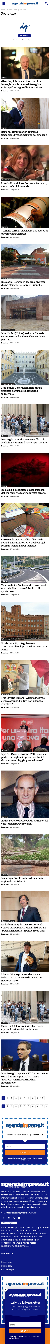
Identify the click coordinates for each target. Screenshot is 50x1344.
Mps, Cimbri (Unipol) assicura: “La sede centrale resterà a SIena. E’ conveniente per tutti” (23, 336)
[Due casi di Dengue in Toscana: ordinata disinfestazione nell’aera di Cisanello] (25, 262)
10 (41, 1098)
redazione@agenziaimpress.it (24, 1212)
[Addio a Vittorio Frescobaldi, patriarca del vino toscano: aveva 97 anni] (25, 794)
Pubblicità (6, 1265)
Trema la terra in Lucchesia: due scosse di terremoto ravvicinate (24, 232)
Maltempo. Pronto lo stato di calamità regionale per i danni (22, 880)
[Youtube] (19, 1217)
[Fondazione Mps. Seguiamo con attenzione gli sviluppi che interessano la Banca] (25, 621)
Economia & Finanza (8, 330)
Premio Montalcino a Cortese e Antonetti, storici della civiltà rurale (24, 185)
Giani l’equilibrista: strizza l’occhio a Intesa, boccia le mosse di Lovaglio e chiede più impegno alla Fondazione (21, 84)
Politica (4, 78)
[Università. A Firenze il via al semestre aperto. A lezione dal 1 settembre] (25, 1007)
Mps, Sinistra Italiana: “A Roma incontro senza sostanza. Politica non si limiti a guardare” (23, 701)
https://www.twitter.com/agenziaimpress (25, 40)
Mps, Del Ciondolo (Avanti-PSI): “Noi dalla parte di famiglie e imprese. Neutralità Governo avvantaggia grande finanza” (24, 757)
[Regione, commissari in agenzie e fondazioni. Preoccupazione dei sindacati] (25, 113)
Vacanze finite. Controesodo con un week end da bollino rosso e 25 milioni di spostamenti (24, 588)
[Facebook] (4, 1217)
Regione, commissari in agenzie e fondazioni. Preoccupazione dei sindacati (24, 133)
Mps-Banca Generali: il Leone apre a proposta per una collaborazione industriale (21, 390)
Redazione (5, 91)
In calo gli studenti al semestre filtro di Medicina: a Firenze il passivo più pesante (24, 441)
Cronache (5, 227)
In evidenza (5, 180)
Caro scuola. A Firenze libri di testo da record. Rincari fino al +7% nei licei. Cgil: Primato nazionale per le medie (23, 542)
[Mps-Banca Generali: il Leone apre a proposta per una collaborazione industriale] (25, 367)
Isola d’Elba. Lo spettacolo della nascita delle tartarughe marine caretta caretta (23, 491)
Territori (4, 486)
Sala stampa (7, 1269)
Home (3, 10)
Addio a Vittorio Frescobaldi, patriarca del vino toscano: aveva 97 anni (24, 822)
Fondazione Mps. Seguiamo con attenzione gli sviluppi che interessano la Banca (24, 646)
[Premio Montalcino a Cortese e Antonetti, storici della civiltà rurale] (25, 163)
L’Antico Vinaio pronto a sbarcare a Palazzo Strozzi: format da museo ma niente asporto (21, 977)
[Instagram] (9, 1217)
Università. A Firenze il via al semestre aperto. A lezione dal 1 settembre (22, 1028)
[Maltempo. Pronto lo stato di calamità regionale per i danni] (25, 855)
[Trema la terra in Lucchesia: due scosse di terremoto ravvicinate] (25, 212)
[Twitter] (14, 1217)
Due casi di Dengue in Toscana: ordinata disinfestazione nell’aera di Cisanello (23, 283)
